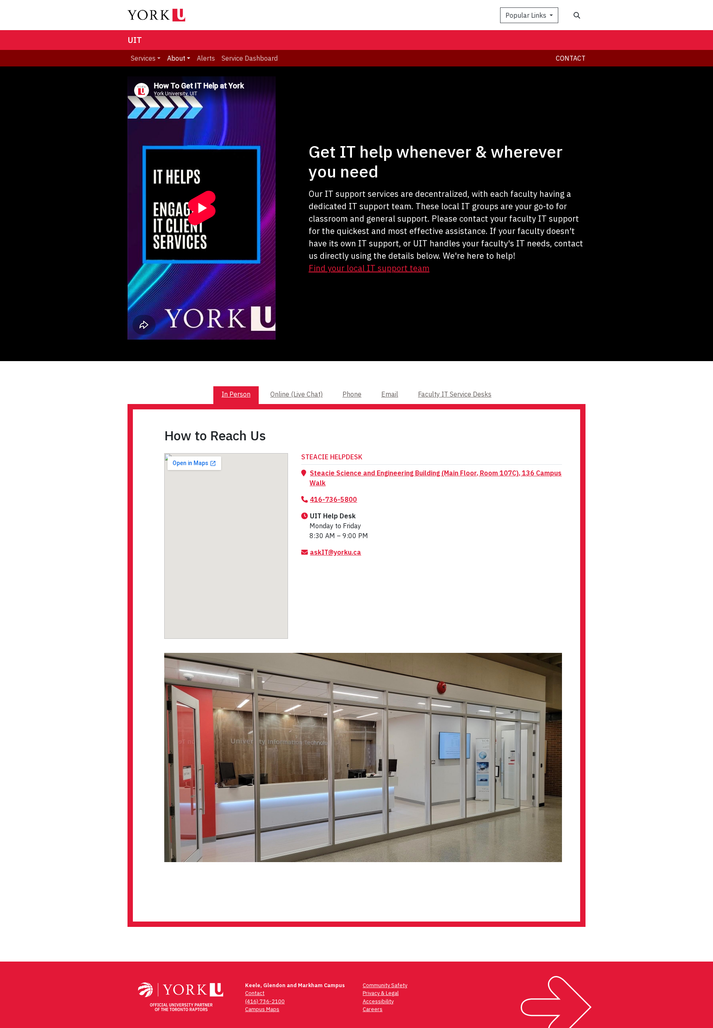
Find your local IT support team (369, 268)
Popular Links (526, 15)
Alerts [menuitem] (206, 58)
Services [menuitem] (143, 58)
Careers (372, 1009)
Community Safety (385, 985)
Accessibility (378, 1001)
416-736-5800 (333, 499)
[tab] (236, 395)
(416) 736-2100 (265, 1001)
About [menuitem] (176, 58)
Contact (571, 58)
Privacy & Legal (381, 993)
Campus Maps (262, 1009)
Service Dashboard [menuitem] (250, 58)
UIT (134, 39)
